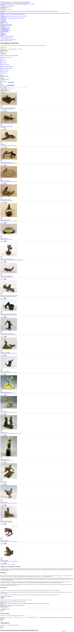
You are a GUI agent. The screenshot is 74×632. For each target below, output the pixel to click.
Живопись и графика (14, 13)
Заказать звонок (3, 605)
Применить (2, 90)
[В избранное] (1, 107)
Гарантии (25, 603)
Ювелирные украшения (20, 14)
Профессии (44, 13)
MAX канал (14, 601)
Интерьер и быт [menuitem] (24, 11)
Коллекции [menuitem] (46, 11)
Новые (1, 79)
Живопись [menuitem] (10, 11)
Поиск (1, 18)
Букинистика (2, 13)
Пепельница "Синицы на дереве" (6, 392)
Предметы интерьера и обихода (36, 13)
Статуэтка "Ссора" (3, 432)
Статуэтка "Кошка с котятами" (5, 199)
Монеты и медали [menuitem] (18, 11)
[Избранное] (3, 10)
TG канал (10, 601)
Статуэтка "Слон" (3, 411)
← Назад (1, 564)
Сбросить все (7, 90)
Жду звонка (2, 618)
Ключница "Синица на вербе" (5, 180)
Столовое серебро (67, 13)
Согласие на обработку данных (43, 603)
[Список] (1, 77)
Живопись (10, 596)
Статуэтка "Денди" (3, 481)
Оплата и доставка (20, 603)
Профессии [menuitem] (29, 11)
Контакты (4, 18)
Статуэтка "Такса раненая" (5, 371)
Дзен (18, 601)
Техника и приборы (12, 14)
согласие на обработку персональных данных (49, 617)
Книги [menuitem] (1, 11)
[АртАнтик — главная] (9, 9)
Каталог (1, 12)
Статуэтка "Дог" (3, 144)
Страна (1, 88)
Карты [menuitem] (36, 11)
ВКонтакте (2, 36)
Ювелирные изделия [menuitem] (54, 11)
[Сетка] (0, 77)
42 (6, 564)
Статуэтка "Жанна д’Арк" (4, 459)
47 (11, 564)
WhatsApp (9, 36)
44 (8, 564)
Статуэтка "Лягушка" (4, 540)
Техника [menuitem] (49, 11)
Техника (1, 89)
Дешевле (4, 79)
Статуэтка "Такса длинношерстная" (6, 276)
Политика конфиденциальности (32, 603)
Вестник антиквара (3, 34)
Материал (2, 86)
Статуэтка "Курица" (3, 502)
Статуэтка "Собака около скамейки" (6, 162)
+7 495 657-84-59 (9, 605)
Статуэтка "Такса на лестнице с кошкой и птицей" (9, 295)
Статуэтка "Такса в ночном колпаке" (6, 333)
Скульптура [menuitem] (33, 11)
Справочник (3, 33)
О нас (2, 32)
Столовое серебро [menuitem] (40, 11)
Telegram (5, 36)
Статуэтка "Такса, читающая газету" (6, 126)
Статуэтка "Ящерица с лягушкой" (6, 521)
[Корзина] (4, 10)
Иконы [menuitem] (13, 11)
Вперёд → (14, 564)
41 (5, 564)
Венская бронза (7, 13)
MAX (12, 36)
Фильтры (2, 76)
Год (1, 83)
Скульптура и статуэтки (50, 13)
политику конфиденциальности (67, 617)
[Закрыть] (30, 2)
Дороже (7, 79)
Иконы (19, 13)
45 (9, 564)
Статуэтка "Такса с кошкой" (5, 352)
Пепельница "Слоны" (4, 238)
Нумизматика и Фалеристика (26, 13)
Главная (1, 40)
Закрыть (2, 626)
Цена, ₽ (1, 80)
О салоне (11, 603)
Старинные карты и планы (59, 13)
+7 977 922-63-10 (15, 605)
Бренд (1, 87)
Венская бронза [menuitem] (5, 11)
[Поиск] (0, 10)
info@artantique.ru (21, 605)
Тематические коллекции (4, 14)
